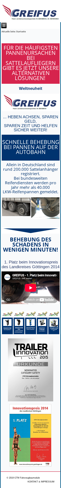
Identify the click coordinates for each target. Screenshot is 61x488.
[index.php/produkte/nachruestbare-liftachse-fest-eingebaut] (42, 333)
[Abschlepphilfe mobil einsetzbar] (30, 333)
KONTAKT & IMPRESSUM (41, 481)
